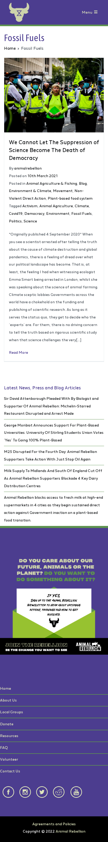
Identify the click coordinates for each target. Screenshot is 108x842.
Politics (15, 221)
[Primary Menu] (96, 12)
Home (5, 688)
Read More (18, 352)
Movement (63, 190)
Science (30, 221)
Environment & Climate (30, 190)
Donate (6, 724)
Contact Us (10, 771)
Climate (82, 206)
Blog (83, 183)
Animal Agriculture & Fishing (51, 183)
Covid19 (16, 213)
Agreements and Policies (54, 824)
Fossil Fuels (81, 213)
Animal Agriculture (56, 206)
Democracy (34, 213)
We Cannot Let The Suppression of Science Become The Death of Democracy (54, 150)
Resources (9, 735)
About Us (8, 700)
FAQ (4, 747)
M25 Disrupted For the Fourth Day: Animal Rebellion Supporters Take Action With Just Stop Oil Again (50, 455)
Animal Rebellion (70, 831)
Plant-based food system (70, 198)
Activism (29, 206)
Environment (57, 213)
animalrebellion (28, 168)
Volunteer (9, 759)
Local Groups (11, 712)
